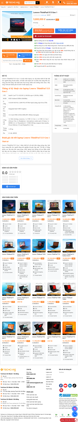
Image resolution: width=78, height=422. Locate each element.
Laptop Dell (49, 374)
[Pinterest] (61, 390)
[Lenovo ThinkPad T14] (54, 245)
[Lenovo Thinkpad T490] (39, 245)
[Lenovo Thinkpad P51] (9, 245)
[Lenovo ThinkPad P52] (39, 328)
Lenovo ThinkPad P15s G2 (54, 337)
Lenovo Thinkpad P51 (8, 254)
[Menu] (2, 3)
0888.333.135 (31, 387)
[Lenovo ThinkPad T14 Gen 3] (9, 328)
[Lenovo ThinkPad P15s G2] (54, 328)
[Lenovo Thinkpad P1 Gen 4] (39, 206)
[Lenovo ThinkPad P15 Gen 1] (69, 328)
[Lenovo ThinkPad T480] (54, 289)
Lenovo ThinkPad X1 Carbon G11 (23, 215)
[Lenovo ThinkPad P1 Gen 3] (69, 206)
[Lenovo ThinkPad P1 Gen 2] (9, 289)
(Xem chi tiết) (60, 43)
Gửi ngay (28, 60)
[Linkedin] (70, 386)
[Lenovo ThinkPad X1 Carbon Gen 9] (24, 245)
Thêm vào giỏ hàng (65, 30)
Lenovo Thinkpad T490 (38, 254)
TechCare (61, 372)
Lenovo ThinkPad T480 (54, 297)
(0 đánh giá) (43, 15)
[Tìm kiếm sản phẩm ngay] (38, 2)
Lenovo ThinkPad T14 (53, 254)
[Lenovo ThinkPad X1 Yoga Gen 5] (24, 289)
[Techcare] (13, 2)
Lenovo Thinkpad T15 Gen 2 (53, 215)
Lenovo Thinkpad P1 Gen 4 (38, 215)
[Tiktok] (74, 386)
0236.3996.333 (15, 384)
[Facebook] (61, 386)
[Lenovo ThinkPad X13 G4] (9, 206)
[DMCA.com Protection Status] (73, 395)
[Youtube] (65, 386)
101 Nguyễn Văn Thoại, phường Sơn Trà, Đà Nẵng (13, 403)
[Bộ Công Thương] (64, 395)
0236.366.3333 (72, 3)
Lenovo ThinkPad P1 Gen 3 (68, 215)
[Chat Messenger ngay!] (75, 409)
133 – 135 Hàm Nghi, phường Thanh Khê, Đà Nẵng (12, 378)
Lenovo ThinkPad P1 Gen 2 (8, 298)
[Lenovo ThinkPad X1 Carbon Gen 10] (24, 328)
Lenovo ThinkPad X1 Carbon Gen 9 (23, 255)
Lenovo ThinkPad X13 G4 (8, 215)
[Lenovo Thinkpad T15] (39, 289)
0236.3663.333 (15, 396)
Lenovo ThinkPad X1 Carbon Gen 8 (68, 255)
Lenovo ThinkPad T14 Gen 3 (8, 337)
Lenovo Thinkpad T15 (38, 297)
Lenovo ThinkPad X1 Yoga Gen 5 (23, 298)
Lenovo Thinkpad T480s (67, 298)
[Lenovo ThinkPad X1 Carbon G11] (24, 206)
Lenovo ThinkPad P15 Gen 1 (68, 337)
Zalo (75, 414)
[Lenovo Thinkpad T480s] (69, 289)
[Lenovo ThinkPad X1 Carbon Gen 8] (69, 245)
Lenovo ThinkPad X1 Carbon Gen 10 (23, 337)
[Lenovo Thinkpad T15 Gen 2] (54, 206)
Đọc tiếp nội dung (25, 158)
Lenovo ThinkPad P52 (38, 337)
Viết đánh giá (12, 186)
